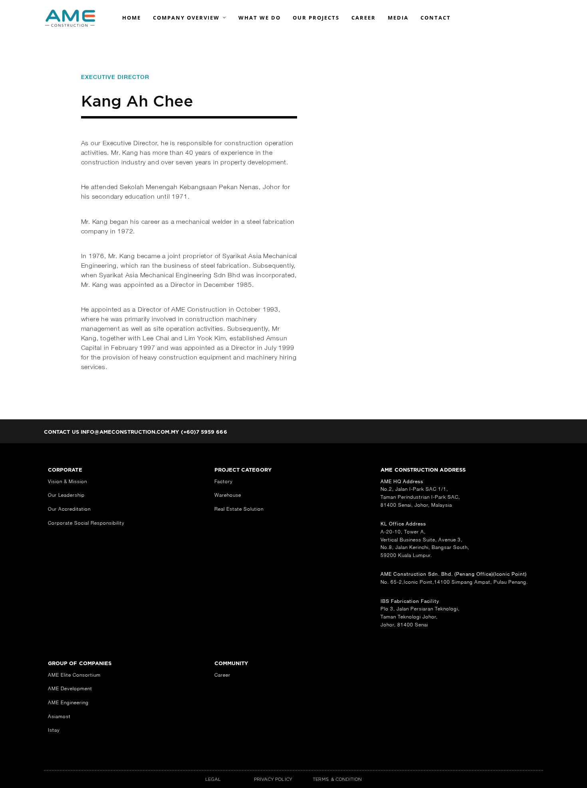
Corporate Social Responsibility (86, 523)
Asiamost (59, 716)
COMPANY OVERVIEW (186, 17)
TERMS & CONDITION (337, 779)
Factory (223, 481)
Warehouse (227, 495)
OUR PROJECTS (316, 17)
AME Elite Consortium (74, 675)
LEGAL (213, 779)
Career (222, 675)
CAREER (363, 17)
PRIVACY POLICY (273, 779)
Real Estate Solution (239, 509)
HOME (131, 17)
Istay (54, 730)
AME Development (70, 688)
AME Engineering (68, 702)
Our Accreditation (69, 509)
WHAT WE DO (259, 17)
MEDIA (398, 17)
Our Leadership (66, 495)
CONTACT (435, 17)
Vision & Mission (67, 481)
